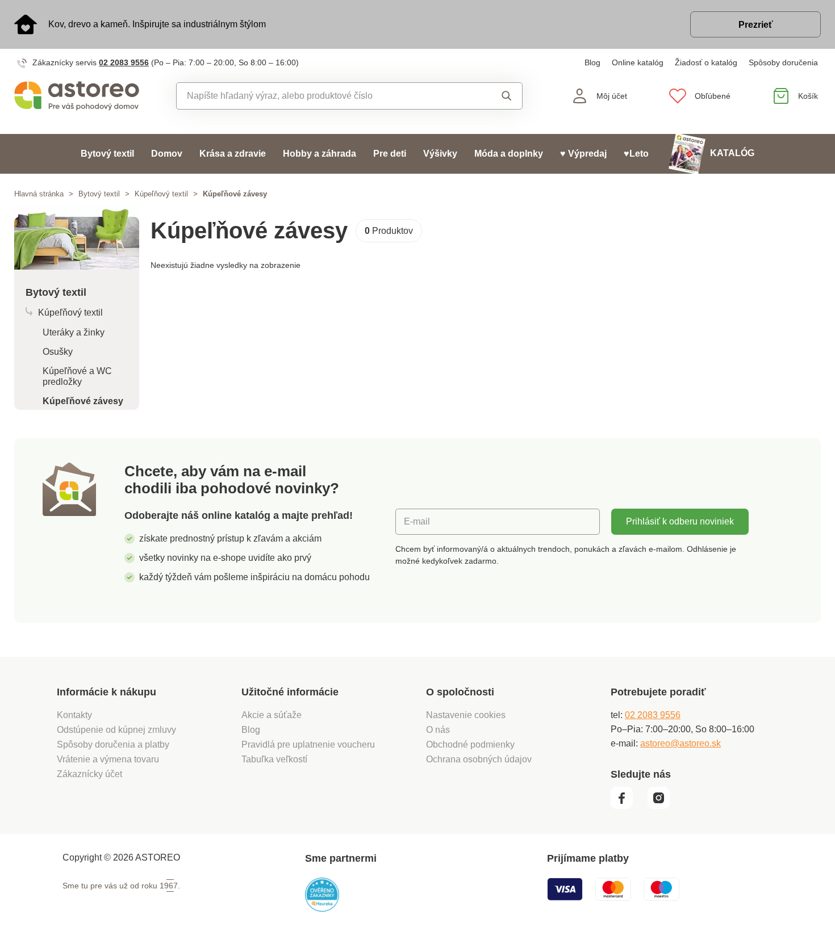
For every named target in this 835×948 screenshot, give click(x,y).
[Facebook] (628, 806)
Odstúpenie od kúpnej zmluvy (116, 730)
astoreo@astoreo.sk (680, 743)
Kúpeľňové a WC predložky (77, 376)
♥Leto (636, 153)
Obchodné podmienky (470, 744)
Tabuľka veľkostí (274, 759)
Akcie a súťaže (271, 715)
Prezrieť (755, 25)
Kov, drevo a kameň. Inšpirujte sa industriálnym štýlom (157, 24)
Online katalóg (637, 62)
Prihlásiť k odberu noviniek (680, 521)
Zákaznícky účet (89, 774)
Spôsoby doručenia (783, 62)
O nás (438, 730)
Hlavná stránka (39, 194)
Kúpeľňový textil (161, 194)
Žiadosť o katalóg (706, 62)
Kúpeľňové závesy (83, 401)
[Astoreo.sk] (76, 96)
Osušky (58, 351)
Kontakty (74, 715)
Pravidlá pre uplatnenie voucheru (308, 744)
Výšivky (440, 153)
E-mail (417, 521)
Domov (166, 153)
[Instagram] (662, 806)
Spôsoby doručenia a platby (113, 744)
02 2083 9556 (124, 62)
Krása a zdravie (232, 153)
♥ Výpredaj (583, 153)
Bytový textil (107, 153)
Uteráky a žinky (74, 332)
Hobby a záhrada (319, 153)
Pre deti (389, 153)
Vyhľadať (496, 96)
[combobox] (323, 96)
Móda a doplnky (508, 153)
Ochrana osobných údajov (479, 759)
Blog (592, 62)
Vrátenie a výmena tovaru (108, 759)
